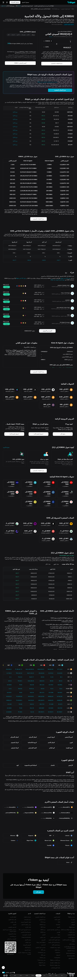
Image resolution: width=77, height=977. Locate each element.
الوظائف (73, 924)
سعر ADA (43, 955)
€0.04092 (51, 708)
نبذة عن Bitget (71, 917)
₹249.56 (20, 688)
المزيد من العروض (47, 330)
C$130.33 (42, 680)
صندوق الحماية (71, 937)
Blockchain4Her (71, 955)
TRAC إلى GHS (9, 531)
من (70, 40)
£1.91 (10, 688)
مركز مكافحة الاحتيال (26, 924)
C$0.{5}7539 (41, 696)
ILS (44, 975)
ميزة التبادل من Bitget (55, 960)
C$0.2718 (42, 704)
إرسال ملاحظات (27, 917)
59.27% (15, 5)
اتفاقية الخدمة (13, 917)
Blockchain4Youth (70, 953)
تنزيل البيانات (28, 942)
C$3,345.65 (41, 673)
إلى (70, 45)
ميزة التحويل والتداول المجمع (53, 929)
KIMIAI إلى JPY (65, 502)
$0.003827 (59, 712)
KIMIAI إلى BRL (28, 502)
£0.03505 (9, 708)
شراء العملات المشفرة (56, 63)
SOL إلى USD (9, 389)
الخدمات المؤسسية (26, 934)
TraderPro (57, 952)
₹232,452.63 (19, 673)
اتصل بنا (73, 919)
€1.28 (52, 677)
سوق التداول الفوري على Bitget (58, 279)
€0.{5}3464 (50, 700)
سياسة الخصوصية (12, 933)
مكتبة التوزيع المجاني (55, 967)
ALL (62, 975)
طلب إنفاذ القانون (12, 919)
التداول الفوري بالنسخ (55, 937)
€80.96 (51, 680)
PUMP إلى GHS (9, 523)
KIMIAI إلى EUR (46, 493)
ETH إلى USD (45, 389)
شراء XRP (43, 927)
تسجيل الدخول (25, 2)
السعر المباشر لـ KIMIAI (20, 63)
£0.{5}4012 (9, 696)
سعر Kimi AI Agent (55, 8)
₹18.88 (20, 704)
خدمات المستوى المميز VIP (25, 929)
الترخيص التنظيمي (12, 927)
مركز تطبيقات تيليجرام (55, 962)
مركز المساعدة (27, 919)
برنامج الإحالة (28, 947)
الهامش (58, 932)
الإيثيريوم (43, 939)
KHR (27, 975)
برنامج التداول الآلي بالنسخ (54, 942)
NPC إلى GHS (64, 538)
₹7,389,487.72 (18, 669)
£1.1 (10, 677)
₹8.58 (20, 684)
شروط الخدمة (13, 936)
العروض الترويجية (27, 945)
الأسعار (43, 934)
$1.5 (61, 677)
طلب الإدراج (28, 927)
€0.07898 (51, 692)
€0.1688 (51, 704)
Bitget (73, 8)
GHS (38, 975)
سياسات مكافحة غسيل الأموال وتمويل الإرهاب (9, 930)
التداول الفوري (57, 917)
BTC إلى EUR (64, 397)
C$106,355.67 (40, 669)
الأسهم (58, 927)
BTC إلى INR (64, 404)
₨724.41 (31, 688)
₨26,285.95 (31, 680)
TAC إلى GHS (27, 523)
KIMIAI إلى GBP (46, 502)
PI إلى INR (46, 404)
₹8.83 (20, 692)
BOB (33, 975)
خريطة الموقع (72, 958)
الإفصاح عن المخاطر (11, 939)
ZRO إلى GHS (45, 523)
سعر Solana (42, 957)
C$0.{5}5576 (41, 700)
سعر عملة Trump (41, 960)
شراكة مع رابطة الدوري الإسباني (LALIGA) (69, 947)
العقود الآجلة (57, 919)
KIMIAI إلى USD (28, 483)
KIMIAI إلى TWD (65, 483)
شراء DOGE (42, 924)
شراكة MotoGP (71, 950)
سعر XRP (43, 950)
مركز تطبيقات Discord (55, 965)
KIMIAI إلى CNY (46, 483)
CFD (59, 922)
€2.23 (52, 688)
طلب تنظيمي (13, 922)
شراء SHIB (42, 932)
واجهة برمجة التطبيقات (55, 947)
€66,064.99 (50, 669)
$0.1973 (60, 704)
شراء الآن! (15, 112)
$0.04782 (60, 708)
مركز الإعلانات (71, 932)
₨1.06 (32, 712)
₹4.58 (20, 708)
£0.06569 (9, 684)
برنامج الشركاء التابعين (26, 932)
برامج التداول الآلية (56, 945)
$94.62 (60, 680)
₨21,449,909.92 (30, 669)
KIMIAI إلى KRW (10, 493)
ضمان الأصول (28, 939)
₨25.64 (32, 692)
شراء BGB (43, 929)
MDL (21, 975)
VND (56, 975)
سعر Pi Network (41, 952)
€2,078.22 (50, 673)
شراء (6, 287)
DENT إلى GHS (45, 531)
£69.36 (10, 680)
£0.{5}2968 (9, 700)
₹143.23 (20, 677)
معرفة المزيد (6, 447)
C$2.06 (42, 677)
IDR (15, 975)
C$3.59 (42, 688)
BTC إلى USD (64, 389)
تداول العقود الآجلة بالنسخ (54, 939)
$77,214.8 (59, 669)
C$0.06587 (41, 708)
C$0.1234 (42, 684)
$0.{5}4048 (59, 700)
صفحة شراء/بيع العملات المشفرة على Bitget (47, 82)
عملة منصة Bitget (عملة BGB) (68, 929)
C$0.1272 (42, 692)
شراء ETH (43, 922)
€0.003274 (50, 712)
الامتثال (14, 924)
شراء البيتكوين (42, 919)
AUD (50, 975)
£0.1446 (10, 704)
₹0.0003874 (19, 700)
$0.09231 (60, 692)
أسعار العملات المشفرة (65, 8)
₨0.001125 (31, 700)
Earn (59, 934)
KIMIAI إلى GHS (65, 493)
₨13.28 (32, 708)
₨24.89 (32, 684)
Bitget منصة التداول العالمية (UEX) (68, 940)
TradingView (57, 957)
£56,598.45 (9, 669)
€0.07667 (51, 684)
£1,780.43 (9, 673)
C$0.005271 (41, 712)
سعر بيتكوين (42, 937)
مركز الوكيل (57, 950)
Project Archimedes (26, 937)
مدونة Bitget (72, 927)
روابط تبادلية (72, 944)
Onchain (58, 924)
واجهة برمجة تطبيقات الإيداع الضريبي (24, 953)
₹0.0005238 (19, 696)
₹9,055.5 (20, 680)
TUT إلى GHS (64, 523)
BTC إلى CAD (27, 397)
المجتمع (73, 922)
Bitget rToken (42, 965)
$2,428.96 (59, 673)
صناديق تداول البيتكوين (40, 947)
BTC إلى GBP (45, 397)
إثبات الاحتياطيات (71, 934)
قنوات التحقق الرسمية (26, 922)
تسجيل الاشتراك (15, 2)
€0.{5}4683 (50, 696)
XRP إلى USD (27, 389)
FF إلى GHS (28, 531)
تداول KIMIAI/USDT (30, 331)
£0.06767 (9, 692)
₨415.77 (31, 677)
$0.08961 (60, 684)
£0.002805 (9, 712)
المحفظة (58, 955)
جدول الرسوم (28, 950)
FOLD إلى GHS (63, 531)
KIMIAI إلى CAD (28, 493)
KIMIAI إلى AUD (10, 483)
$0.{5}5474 (59, 696)
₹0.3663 (20, 712)
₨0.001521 (31, 696)
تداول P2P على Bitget (66, 278)
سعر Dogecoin (42, 962)
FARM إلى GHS (45, 538)
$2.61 (61, 688)
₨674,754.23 (30, 673)
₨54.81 (32, 704)
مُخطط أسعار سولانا (41, 942)
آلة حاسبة (43, 945)
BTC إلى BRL (9, 397)
